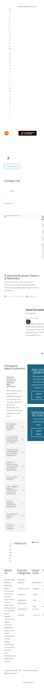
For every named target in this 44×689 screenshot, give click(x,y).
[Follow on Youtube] (19, 550)
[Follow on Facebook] (15, 550)
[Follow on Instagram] (28, 550)
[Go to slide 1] (40, 353)
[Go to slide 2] (42, 353)
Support (10, 545)
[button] (15, 8)
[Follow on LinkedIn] (24, 550)
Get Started (12, 166)
